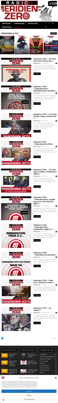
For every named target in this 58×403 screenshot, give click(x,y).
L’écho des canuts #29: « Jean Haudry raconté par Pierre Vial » (32, 371)
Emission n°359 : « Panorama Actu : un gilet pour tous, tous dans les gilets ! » (44, 200)
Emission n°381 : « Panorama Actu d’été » (43, 143)
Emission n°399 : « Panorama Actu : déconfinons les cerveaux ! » (45, 89)
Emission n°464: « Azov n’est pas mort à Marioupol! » (32, 355)
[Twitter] (49, 23)
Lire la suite (37, 73)
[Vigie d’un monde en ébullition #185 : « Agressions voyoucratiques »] (5, 362)
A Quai (7, 30)
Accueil (2, 30)
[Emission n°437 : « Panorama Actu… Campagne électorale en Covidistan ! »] (22, 45)
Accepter (29, 391)
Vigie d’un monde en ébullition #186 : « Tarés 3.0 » (13, 355)
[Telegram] (52, 23)
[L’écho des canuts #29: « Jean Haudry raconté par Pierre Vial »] (24, 371)
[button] (55, 378)
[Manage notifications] (3, 400)
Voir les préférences (29, 399)
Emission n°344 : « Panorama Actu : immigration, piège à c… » (44, 227)
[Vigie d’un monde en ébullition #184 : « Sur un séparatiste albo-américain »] (5, 371)
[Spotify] (46, 26)
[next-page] (8, 338)
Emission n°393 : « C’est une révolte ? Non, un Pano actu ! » (45, 116)
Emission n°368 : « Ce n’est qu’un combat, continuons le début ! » (45, 172)
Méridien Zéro (37, 63)
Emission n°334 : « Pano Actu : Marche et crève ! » (44, 281)
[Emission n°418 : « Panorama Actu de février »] (51, 45)
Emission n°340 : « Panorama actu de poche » (45, 254)
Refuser (29, 395)
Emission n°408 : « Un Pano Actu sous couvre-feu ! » (45, 60)
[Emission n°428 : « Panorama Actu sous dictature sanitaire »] (36, 45)
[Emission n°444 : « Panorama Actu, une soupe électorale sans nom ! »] (7, 45)
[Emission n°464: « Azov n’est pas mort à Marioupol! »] (24, 355)
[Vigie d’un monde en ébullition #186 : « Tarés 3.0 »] (5, 355)
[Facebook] (46, 23)
